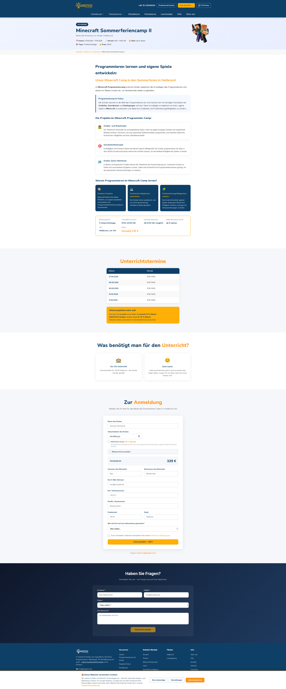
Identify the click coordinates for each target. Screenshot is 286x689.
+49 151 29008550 (146, 5)
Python (145, 658)
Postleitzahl (112, 512)
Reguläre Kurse (125, 664)
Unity (145, 666)
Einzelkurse (134, 14)
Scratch (146, 654)
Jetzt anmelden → (186, 5)
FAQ (179, 14)
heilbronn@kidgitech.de (146, 553)
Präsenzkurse (115, 14)
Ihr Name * (101, 590)
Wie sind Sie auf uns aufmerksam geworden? (126, 523)
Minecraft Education (150, 662)
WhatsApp (205, 5)
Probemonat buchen (167, 5)
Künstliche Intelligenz (151, 669)
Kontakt (193, 662)
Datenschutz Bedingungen (160, 535)
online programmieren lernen (92, 662)
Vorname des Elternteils (117, 469)
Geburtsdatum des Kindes (118, 432)
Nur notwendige (158, 680)
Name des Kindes (115, 421)
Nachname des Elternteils (154, 469)
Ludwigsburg (172, 658)
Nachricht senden (143, 629)
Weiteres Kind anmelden (120, 452)
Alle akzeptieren (195, 680)
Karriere (194, 666)
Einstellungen (176, 680)
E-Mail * (147, 590)
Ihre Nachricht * (103, 611)
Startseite (79, 52)
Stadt (146, 512)
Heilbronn (87, 52)
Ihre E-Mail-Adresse (116, 480)
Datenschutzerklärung (90, 685)
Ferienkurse (150, 14)
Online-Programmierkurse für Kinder (127, 657)
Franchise (194, 669)
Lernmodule (166, 14)
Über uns (190, 14)
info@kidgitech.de (85, 669)
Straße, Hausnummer (116, 501)
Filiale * (100, 600)
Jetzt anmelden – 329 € (143, 542)
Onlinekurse (96, 14)
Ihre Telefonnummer (116, 491)
